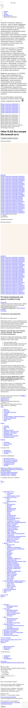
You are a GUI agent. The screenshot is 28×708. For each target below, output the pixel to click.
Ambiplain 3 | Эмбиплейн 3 (14, 558)
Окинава (9, 554)
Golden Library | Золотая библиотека (16, 522)
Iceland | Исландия (11, 560)
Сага (8, 500)
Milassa (5, 415)
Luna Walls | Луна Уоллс (10, 412)
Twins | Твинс (10, 578)
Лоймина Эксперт (8, 430)
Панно (4, 595)
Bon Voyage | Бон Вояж (13, 565)
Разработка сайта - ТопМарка (8, 475)
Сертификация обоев (9, 462)
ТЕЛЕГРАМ (4, 662)
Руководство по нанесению (11, 435)
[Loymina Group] (8, 3)
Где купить (3, 661)
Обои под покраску (12, 574)
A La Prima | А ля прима (13, 521)
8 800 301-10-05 (5, 398)
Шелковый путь (11, 509)
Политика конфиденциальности (9, 472)
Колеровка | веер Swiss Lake (11, 629)
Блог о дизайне (8, 443)
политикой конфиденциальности (10, 703)
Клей (5, 420)
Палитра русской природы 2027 (11, 639)
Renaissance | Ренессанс (13, 541)
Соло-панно (10, 493)
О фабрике (6, 442)
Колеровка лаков (8, 434)
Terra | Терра (10, 587)
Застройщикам (8, 451)
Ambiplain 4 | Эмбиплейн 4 (14, 547)
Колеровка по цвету (9, 437)
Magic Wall (6, 411)
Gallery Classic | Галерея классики (15, 533)
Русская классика (11, 515)
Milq (5, 428)
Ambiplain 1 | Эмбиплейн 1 (14, 571)
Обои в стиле (7, 419)
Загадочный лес (11, 504)
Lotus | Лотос (10, 583)
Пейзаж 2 (9, 511)
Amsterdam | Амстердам (13, 564)
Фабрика (3, 439)
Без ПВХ (6, 465)
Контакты (6, 445)
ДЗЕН (22, 662)
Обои (2, 407)
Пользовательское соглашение (9, 473)
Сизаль (9, 494)
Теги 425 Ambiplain (6, 637)
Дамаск (9, 546)
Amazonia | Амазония (12, 529)
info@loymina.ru (5, 400)
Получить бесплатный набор (8, 697)
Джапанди (9, 557)
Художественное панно (13, 526)
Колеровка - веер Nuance (10, 433)
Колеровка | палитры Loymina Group (13, 632)
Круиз (8, 498)
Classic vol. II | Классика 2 (13, 537)
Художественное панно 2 (13, 518)
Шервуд (9, 507)
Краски (3, 423)
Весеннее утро (11, 544)
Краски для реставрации (13, 613)
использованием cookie (7, 702)
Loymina (6, 413)
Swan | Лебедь (10, 576)
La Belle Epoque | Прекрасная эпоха (16, 536)
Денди (8, 512)
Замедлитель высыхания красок (15, 625)
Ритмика (9, 569)
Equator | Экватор (11, 525)
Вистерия (9, 505)
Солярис (9, 551)
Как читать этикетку (9, 458)
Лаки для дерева (11, 614)
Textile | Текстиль (11, 586)
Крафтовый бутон (11, 501)
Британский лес (11, 519)
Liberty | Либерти (11, 532)
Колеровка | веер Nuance (10, 631)
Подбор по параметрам (10, 417)
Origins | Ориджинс (12, 528)
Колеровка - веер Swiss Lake (11, 431)
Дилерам (6, 453)
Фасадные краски (11, 611)
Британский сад (11, 516)
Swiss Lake (6, 427)
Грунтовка (9, 607)
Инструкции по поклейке (10, 459)
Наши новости (8, 647)
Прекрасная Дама (11, 508)
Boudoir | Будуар (11, 540)
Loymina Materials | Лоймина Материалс (14, 416)
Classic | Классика (11, 575)
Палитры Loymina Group (13, 622)
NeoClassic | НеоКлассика (13, 568)
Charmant (6, 426)
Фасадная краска (11, 620)
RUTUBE (18, 662)
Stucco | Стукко (11, 585)
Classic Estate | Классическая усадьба (16, 561)
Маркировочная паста (13, 628)
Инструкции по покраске (10, 461)
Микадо (9, 555)
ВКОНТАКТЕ (11, 662)
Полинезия (10, 553)
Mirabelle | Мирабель (12, 562)
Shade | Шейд (10, 530)
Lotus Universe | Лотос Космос (15, 582)
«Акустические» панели (13, 495)
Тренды (6, 409)
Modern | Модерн (11, 572)
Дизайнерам (7, 450)
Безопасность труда (9, 464)
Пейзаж (9, 514)
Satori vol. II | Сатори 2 (13, 539)
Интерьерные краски (12, 606)
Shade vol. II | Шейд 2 (12, 523)
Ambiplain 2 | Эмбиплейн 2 (14, 567)
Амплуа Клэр (10, 534)
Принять (3, 706)
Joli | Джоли (10, 579)
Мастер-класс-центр (9, 646)
